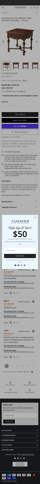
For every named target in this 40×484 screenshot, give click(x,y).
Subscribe (20, 256)
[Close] (35, 217)
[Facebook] (15, 265)
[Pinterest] (24, 265)
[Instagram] (21, 265)
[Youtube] (18, 265)
